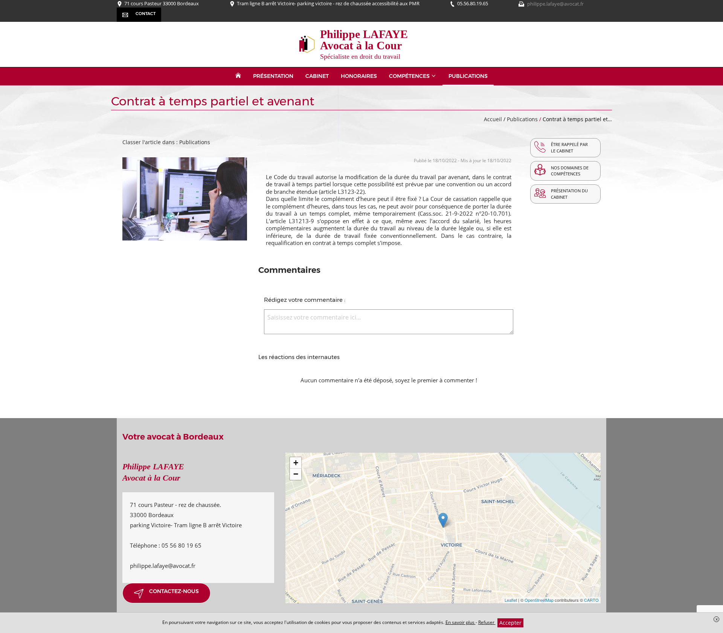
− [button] (295, 474)
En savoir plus (460, 622)
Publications (523, 119)
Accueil (493, 119)
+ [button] (295, 462)
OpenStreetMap (539, 600)
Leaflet (511, 600)
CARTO (591, 600)
